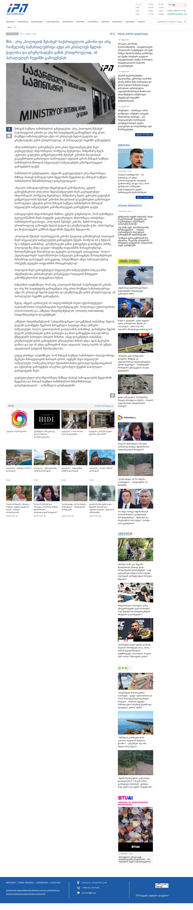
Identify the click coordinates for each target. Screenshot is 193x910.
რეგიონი (80, 22)
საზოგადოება (53, 22)
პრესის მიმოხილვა (130, 205)
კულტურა (130, 22)
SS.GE (11, 406)
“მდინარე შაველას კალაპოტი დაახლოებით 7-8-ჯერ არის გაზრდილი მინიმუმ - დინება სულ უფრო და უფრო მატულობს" (135, 782)
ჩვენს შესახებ (26, 883)
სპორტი (105, 22)
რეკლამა (56, 883)
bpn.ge (138, 4)
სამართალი (37, 22)
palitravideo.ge (12, 516)
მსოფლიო (68, 22)
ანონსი (141, 22)
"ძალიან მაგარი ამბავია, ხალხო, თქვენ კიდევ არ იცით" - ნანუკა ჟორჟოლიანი (18, 508)
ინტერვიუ (124, 145)
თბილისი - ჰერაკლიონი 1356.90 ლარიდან (45, 469)
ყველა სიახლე (143, 135)
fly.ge (8, 480)
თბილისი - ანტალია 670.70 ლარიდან (18, 469)
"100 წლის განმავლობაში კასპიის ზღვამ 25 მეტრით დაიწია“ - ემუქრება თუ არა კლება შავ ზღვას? (132, 742)
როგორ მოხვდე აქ (104, 406)
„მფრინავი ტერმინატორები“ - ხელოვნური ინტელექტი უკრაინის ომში (134, 291)
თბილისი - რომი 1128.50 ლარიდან (100, 469)
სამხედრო (117, 22)
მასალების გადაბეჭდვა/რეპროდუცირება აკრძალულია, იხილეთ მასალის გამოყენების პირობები (33, 892)
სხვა (10, 27)
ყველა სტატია (143, 197)
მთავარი (10, 22)
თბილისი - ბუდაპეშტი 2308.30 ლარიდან (72, 469)
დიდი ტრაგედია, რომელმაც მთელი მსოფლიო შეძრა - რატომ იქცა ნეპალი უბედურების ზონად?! (135, 401)
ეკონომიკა (93, 22)
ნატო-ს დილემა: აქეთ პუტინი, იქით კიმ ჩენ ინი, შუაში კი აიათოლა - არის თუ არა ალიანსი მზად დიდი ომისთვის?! (135, 325)
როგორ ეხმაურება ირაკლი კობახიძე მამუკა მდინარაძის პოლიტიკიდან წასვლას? (46, 508)
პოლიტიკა (23, 22)
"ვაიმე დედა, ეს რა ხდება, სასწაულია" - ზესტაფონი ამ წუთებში (74, 507)
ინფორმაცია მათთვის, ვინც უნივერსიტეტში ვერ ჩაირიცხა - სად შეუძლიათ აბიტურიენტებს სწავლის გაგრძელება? (134, 610)
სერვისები (42, 883)
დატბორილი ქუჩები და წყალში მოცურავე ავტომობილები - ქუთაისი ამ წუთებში (101, 508)
